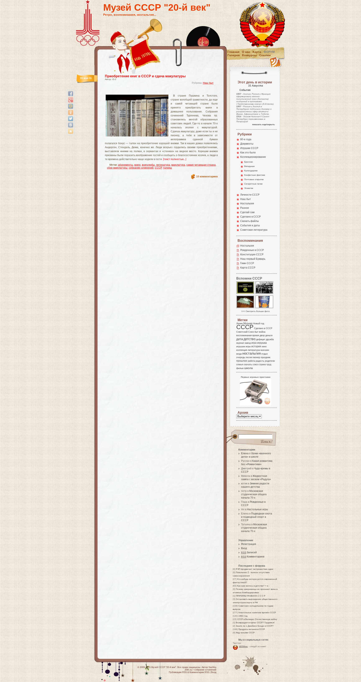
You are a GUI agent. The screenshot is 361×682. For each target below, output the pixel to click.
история (256, 346)
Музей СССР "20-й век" (156, 7)
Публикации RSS (178, 672)
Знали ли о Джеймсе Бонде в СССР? (254, 626)
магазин (265, 350)
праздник (265, 357)
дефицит (260, 339)
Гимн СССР (247, 263)
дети (239, 339)
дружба (270, 339)
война (262, 332)
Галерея (234, 55)
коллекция (241, 350)
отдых (264, 353)
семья (239, 364)
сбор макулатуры (117, 167)
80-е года (245, 139)
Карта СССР (247, 267)
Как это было (248, 152)
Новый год (258, 323)
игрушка (262, 343)
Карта (257, 51)
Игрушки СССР (249, 148)
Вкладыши (249, 166)
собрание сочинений (141, 167)
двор (262, 335)
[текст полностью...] (174, 159)
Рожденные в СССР (252, 250)
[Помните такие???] (264, 308)
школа (248, 368)
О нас (246, 51)
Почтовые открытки (254, 179)
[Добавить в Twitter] (70, 118)
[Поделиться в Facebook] (70, 93)
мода (239, 353)
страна (262, 364)
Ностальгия (247, 203)
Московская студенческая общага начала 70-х (254, 494)
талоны (167, 167)
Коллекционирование (253, 156)
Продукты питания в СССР (251, 629)
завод (248, 343)
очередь (240, 357)
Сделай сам (247, 212)
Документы (246, 143)
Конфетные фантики (254, 175)
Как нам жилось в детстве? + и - (253, 586)
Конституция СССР (251, 254)
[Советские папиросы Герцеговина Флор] (245, 294)
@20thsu (243, 646)
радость (260, 361)
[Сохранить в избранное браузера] (70, 131)
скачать (248, 364)
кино (264, 346)
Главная (233, 51)
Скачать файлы (249, 221)
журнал (240, 343)
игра (254, 342)
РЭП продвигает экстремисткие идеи (254, 569)
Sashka (212, 667)
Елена (245, 453)
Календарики (251, 170)
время (255, 335)
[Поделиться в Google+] (70, 99)
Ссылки (265, 55)
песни (249, 357)
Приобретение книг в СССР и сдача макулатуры (145, 76)
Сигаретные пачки (253, 184)
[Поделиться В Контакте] (70, 124)
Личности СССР (249, 194)
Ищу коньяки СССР (245, 632)
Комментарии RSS (199, 672)
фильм (240, 368)
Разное (244, 207)
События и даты (250, 225)
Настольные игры (257, 509)
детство (249, 339)
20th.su (188, 669)
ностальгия (251, 353)
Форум (269, 51)
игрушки (240, 346)
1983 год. (243, 616)
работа (251, 361)
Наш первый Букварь (252, 258)
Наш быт (208, 82)
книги (137, 164)
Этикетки (248, 188)
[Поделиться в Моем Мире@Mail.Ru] (70, 106)
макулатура (178, 164)
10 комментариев (207, 176)
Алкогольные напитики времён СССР (257, 612)
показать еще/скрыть (263, 124)
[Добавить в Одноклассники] (70, 112)
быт (256, 332)
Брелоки (248, 162)
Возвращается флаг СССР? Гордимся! (255, 622)
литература (163, 164)
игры (248, 346)
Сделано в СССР (250, 216)
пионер (256, 357)
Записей (249, 552)
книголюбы (148, 164)
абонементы (125, 164)
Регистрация (248, 544)
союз (255, 364)
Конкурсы (249, 55)
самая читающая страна (201, 164)
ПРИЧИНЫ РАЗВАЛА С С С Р (250, 596)
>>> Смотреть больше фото (255, 311)
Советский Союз (245, 332)
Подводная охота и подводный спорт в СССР (256, 517)
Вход (244, 548)
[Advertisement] (156, 91)
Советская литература (253, 229)
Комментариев (252, 556)
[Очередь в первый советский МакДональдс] (264, 294)
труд (268, 364)
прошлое (241, 360)
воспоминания (244, 335)
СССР (158, 167)
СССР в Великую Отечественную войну (257, 619)
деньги (268, 335)
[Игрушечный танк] (245, 308)
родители (270, 361)
